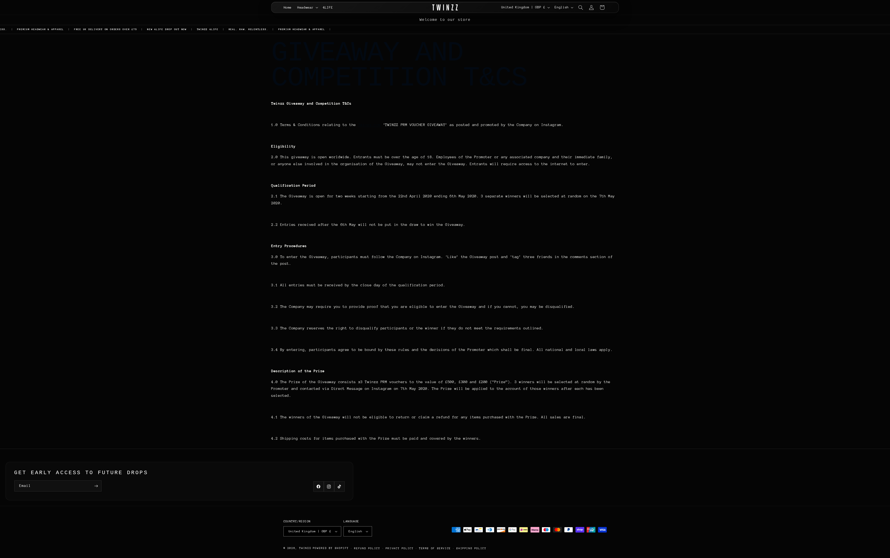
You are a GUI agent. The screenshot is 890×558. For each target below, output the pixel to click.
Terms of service (435, 548)
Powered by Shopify (331, 548)
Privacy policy (400, 548)
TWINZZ (305, 548)
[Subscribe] (96, 486)
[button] (307, 7)
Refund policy (367, 548)
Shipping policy (471, 548)
